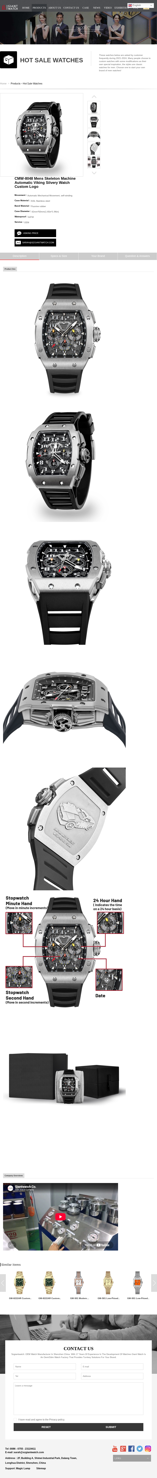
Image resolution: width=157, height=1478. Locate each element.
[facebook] (131, 1449)
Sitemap (41, 1468)
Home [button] (26, 7)
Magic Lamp (23, 1468)
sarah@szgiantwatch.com (38, 242)
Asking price (30, 233)
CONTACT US (79, 1348)
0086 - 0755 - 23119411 (23, 1448)
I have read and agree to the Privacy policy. (41, 1419)
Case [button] (85, 7)
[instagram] (148, 1449)
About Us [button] (54, 7)
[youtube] (115, 1449)
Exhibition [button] (122, 7)
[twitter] (140, 1449)
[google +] (123, 1449)
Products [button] (39, 7)
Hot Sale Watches (32, 83)
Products (15, 83)
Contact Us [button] (71, 7)
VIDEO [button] (108, 7)
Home (3, 83)
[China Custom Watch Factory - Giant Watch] (10, 7)
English (136, 5)
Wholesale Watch (123, 1455)
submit (111, 1427)
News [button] (96, 7)
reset (46, 1427)
